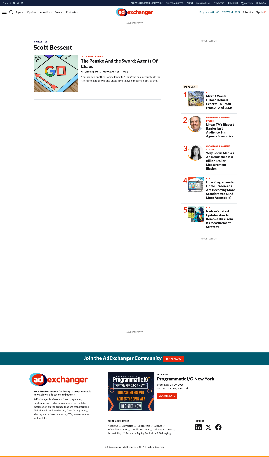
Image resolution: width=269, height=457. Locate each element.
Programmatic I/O (209, 12)
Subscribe (248, 12)
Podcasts (71, 12)
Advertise (127, 425)
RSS (125, 429)
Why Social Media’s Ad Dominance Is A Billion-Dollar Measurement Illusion (220, 160)
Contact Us (143, 425)
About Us (45, 12)
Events (58, 12)
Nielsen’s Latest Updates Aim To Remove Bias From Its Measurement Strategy (219, 219)
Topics (19, 12)
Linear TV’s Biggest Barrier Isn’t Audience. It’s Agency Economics (220, 130)
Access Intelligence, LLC (127, 447)
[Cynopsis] (219, 3)
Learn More (167, 395)
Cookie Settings (140, 429)
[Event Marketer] (203, 3)
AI (207, 92)
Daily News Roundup (92, 56)
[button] (11, 12)
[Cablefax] (261, 3)
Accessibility (115, 433)
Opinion (31, 12)
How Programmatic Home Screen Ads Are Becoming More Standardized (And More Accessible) (220, 189)
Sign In (259, 12)
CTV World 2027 (231, 12)
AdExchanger (91, 72)
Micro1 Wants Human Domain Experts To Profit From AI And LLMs (219, 102)
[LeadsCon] (233, 3)
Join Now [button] (174, 359)
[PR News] (190, 3)
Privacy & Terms (163, 429)
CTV (208, 178)
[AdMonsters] (247, 3)
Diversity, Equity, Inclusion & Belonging (148, 433)
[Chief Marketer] (174, 3)
